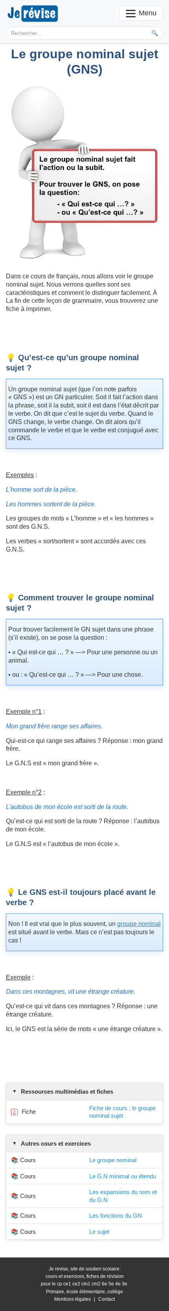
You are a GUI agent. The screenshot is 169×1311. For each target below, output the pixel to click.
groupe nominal (139, 923)
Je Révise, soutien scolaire (33, 13)
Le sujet (99, 1231)
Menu (147, 13)
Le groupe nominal (112, 1160)
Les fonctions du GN (115, 1215)
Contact (106, 1299)
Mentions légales (72, 1299)
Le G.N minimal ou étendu (122, 1176)
